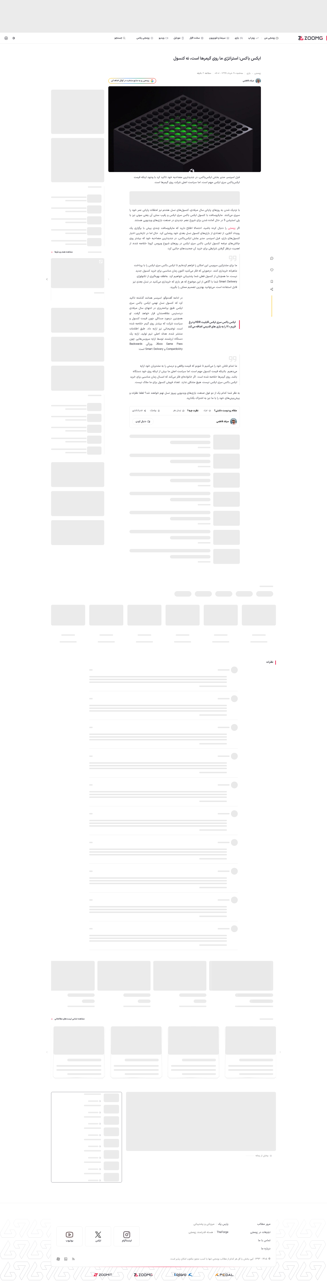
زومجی (232, 228)
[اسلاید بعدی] (47, 279)
